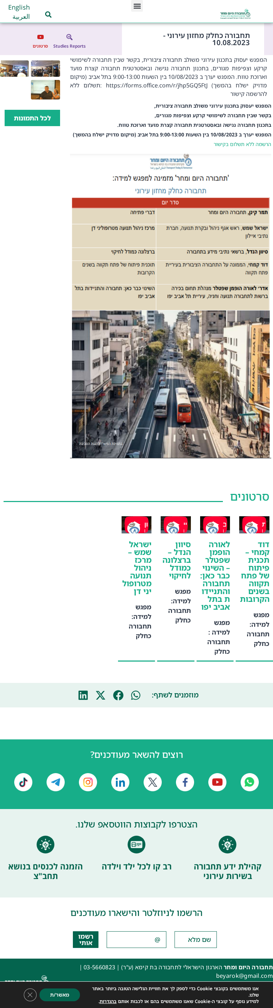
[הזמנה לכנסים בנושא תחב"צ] (45, 844)
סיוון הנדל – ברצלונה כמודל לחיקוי (176, 560)
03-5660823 (99, 967)
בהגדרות (108, 1001)
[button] (137, 6)
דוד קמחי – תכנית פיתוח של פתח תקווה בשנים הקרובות (254, 571)
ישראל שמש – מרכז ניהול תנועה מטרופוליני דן (136, 567)
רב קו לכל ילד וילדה (137, 866)
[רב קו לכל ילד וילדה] (136, 844)
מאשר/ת (59, 994)
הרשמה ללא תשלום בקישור (242, 144)
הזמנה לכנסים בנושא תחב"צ (45, 871)
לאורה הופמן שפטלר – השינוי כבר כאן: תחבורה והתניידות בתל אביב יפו (215, 575)
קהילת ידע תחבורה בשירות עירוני (228, 871)
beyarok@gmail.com (244, 976)
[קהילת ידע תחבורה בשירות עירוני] (227, 844)
